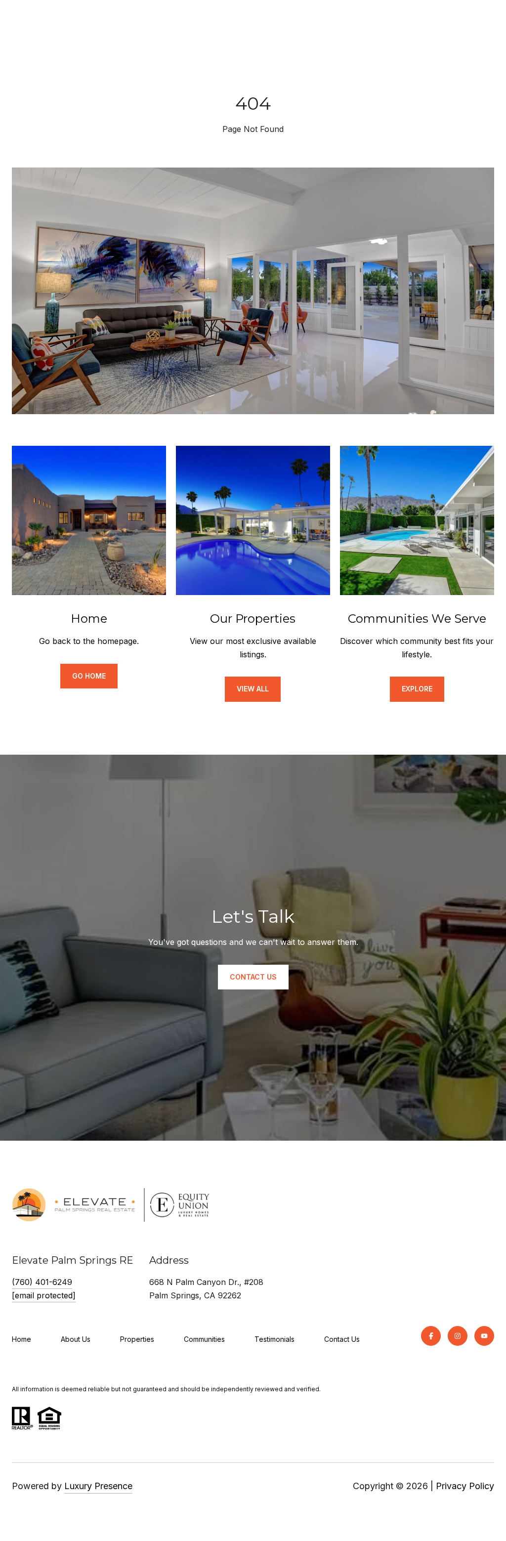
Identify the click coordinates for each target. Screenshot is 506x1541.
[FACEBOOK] (431, 1336)
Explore (417, 689)
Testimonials (274, 1339)
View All (253, 689)
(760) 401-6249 (42, 1282)
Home (21, 1339)
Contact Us (342, 1339)
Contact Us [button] (253, 977)
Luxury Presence (98, 1486)
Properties (137, 1339)
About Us (75, 1339)
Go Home (89, 676)
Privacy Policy (465, 1486)
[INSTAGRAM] (457, 1336)
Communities (204, 1339)
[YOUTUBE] (484, 1336)
